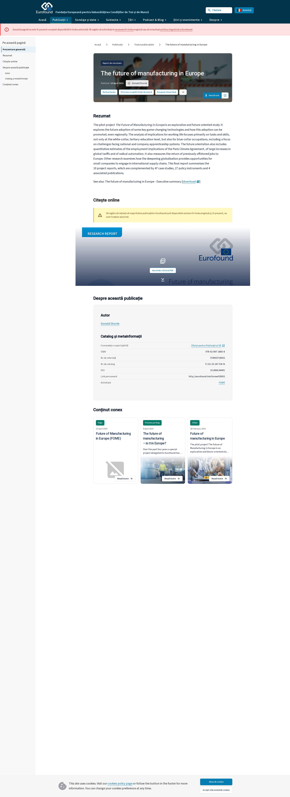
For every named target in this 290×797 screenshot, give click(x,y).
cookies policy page (120, 783)
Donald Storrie (110, 324)
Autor (7, 73)
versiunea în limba (124, 29)
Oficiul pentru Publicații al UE (208, 345)
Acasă (42, 20)
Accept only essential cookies (216, 790)
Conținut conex (10, 84)
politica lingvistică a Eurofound (176, 29)
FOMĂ (222, 382)
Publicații (117, 44)
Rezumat (7, 55)
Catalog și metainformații (16, 78)
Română (247, 10)
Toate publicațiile (144, 44)
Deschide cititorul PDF (163, 270)
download (191, 181)
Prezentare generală (14, 49)
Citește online (10, 61)
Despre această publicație (16, 67)
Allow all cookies (216, 781)
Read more (126, 479)
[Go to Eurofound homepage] (44, 7)
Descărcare (214, 95)
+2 (183, 92)
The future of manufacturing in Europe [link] (186, 44)
